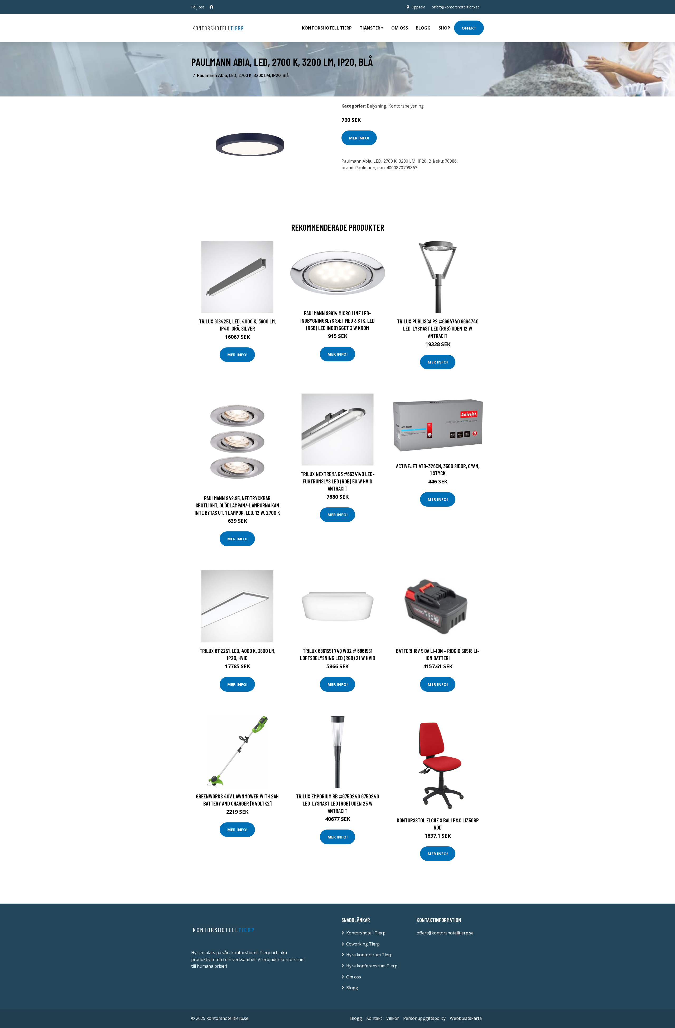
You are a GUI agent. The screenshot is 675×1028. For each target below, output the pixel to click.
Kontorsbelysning (406, 106)
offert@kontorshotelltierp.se (456, 6)
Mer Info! (359, 137)
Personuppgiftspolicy (424, 1018)
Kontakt (374, 1018)
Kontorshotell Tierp (327, 28)
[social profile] (211, 7)
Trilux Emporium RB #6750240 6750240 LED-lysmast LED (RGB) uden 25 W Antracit (337, 803)
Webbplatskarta (466, 1018)
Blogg (423, 28)
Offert (469, 28)
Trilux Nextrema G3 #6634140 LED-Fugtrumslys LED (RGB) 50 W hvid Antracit (338, 481)
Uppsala (418, 6)
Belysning (376, 106)
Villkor (392, 1018)
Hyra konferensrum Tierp (371, 966)
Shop (444, 28)
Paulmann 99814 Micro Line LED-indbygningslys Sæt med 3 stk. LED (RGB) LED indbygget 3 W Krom (337, 320)
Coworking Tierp (363, 944)
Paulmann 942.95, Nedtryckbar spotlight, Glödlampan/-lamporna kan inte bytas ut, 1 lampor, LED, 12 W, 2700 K (237, 505)
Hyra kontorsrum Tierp (369, 955)
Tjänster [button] (370, 28)
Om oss (399, 28)
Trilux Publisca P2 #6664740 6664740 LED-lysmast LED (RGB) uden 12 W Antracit (438, 328)
